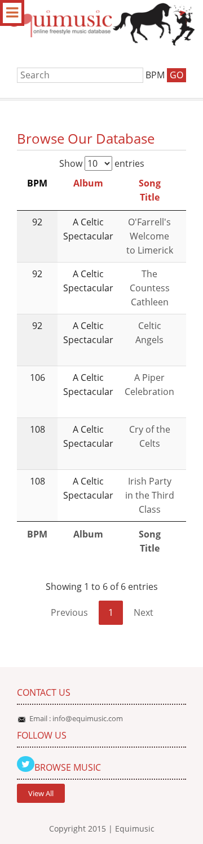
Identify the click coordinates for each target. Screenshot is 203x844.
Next (143, 612)
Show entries (101, 163)
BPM (37, 183)
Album (88, 183)
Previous (69, 612)
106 (37, 377)
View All (41, 793)
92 (37, 222)
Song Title (150, 190)
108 (37, 429)
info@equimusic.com (87, 718)
